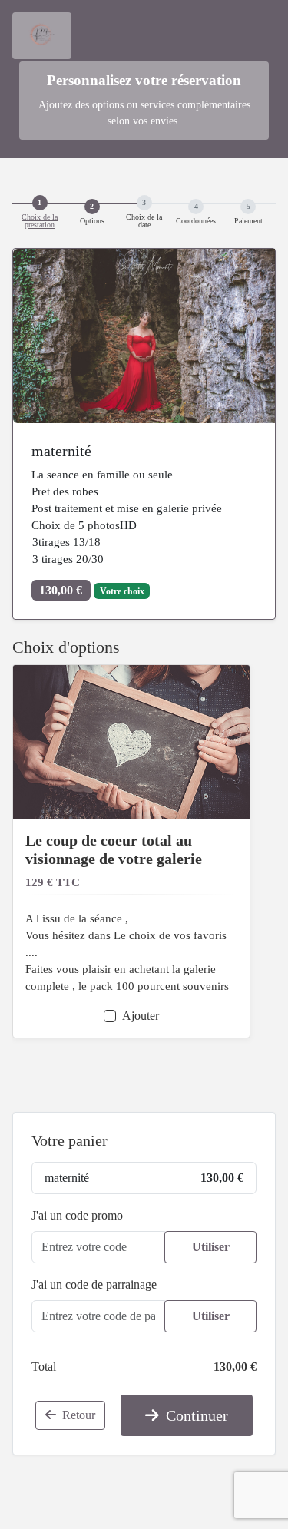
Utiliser (211, 1246)
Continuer (195, 1415)
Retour (77, 1414)
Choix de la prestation (40, 221)
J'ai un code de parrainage (94, 1284)
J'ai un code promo (77, 1215)
